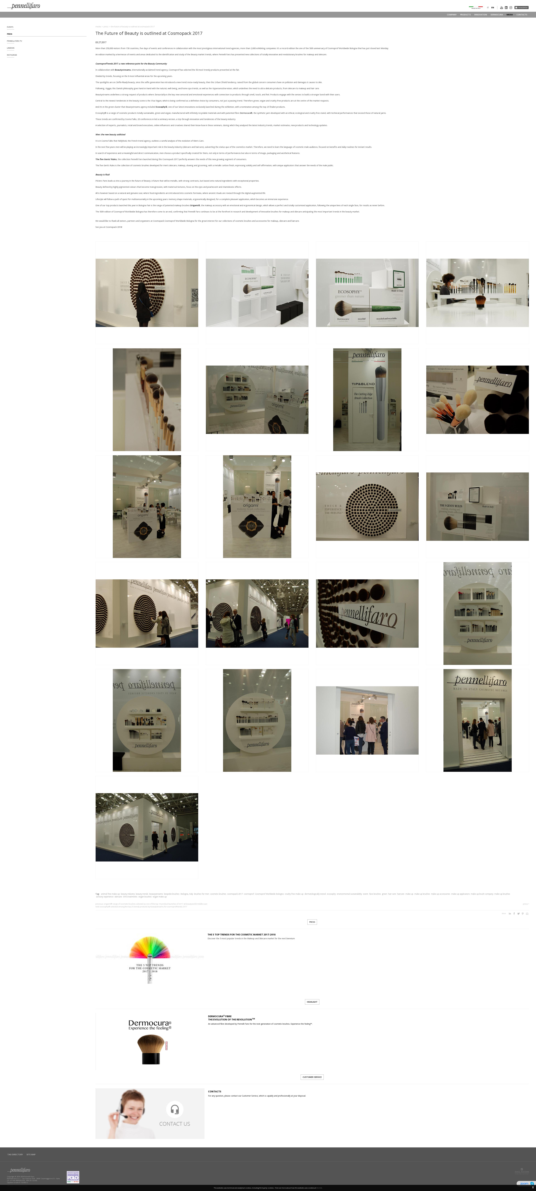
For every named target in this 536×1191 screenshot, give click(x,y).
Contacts (521, 14)
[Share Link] (527, 913)
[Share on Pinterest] (522, 913)
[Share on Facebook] (514, 913)
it (488, 7)
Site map (31, 1154)
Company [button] (452, 14)
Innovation (480, 14)
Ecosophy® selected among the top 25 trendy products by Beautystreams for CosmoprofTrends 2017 (143, 906)
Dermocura (497, 14)
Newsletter (523, 7)
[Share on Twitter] (518, 913)
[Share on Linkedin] (509, 913)
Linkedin (10, 48)
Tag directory (15, 1154)
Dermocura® (246, 113)
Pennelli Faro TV (14, 41)
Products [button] (465, 14)
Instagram (12, 55)
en (492, 7)
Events (10, 27)
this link (319, 1188)
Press (9, 34)
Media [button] (510, 14)
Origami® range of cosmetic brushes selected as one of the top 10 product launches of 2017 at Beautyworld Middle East (155, 904)
